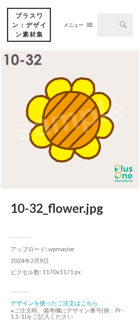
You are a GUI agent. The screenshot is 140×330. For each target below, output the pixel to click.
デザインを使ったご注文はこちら (54, 302)
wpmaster (61, 248)
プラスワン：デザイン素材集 (29, 25)
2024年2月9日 (29, 260)
